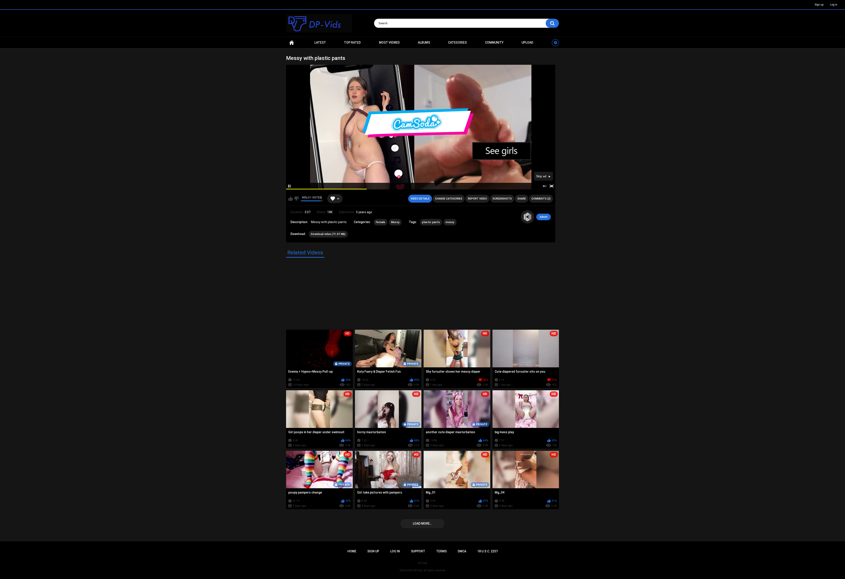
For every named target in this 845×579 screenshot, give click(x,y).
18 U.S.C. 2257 (487, 551)
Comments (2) (541, 198)
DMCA (462, 551)
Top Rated (352, 42)
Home (291, 42)
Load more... (422, 523)
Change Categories (448, 198)
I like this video (290, 198)
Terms (441, 551)
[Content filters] (555, 42)
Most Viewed (389, 42)
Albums (424, 42)
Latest (320, 42)
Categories (457, 42)
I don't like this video (296, 198)
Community (494, 42)
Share (521, 198)
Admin (543, 216)
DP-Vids (418, 570)
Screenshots (502, 198)
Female (380, 222)
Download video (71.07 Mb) (328, 234)
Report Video (477, 198)
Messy (395, 222)
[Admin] (527, 217)
